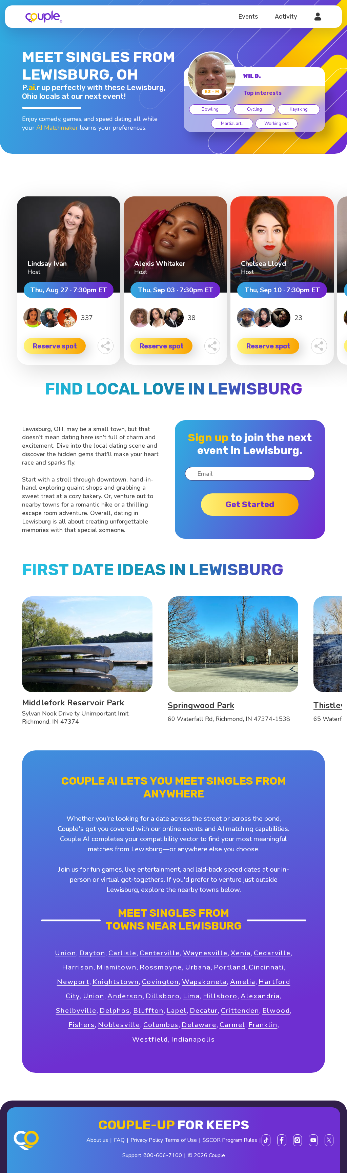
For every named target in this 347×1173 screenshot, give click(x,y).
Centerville (160, 953)
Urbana (198, 967)
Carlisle (122, 953)
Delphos (115, 1010)
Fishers (81, 1024)
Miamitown (117, 967)
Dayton (92, 953)
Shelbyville (76, 1010)
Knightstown (116, 981)
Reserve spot (55, 346)
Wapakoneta (204, 981)
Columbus (161, 1024)
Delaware (199, 1024)
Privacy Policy (146, 1140)
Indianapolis (193, 1039)
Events (248, 16)
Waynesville (205, 953)
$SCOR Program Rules (230, 1140)
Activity (286, 16)
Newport (73, 981)
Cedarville (272, 953)
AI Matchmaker (57, 128)
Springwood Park (201, 705)
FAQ (119, 1140)
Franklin (263, 1024)
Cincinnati (266, 967)
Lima (191, 996)
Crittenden (240, 1010)
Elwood (276, 1010)
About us (97, 1140)
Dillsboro (163, 996)
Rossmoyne (161, 967)
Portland (230, 967)
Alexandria (260, 996)
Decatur (204, 1010)
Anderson (125, 996)
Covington (160, 981)
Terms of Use (181, 1140)
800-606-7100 (162, 1155)
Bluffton (148, 1010)
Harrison (78, 967)
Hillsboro (220, 996)
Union (65, 953)
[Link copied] (106, 346)
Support (131, 1155)
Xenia (241, 953)
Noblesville (119, 1024)
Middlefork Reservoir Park (73, 702)
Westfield (150, 1039)
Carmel (232, 1024)
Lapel (177, 1010)
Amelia (243, 981)
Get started (250, 504)
